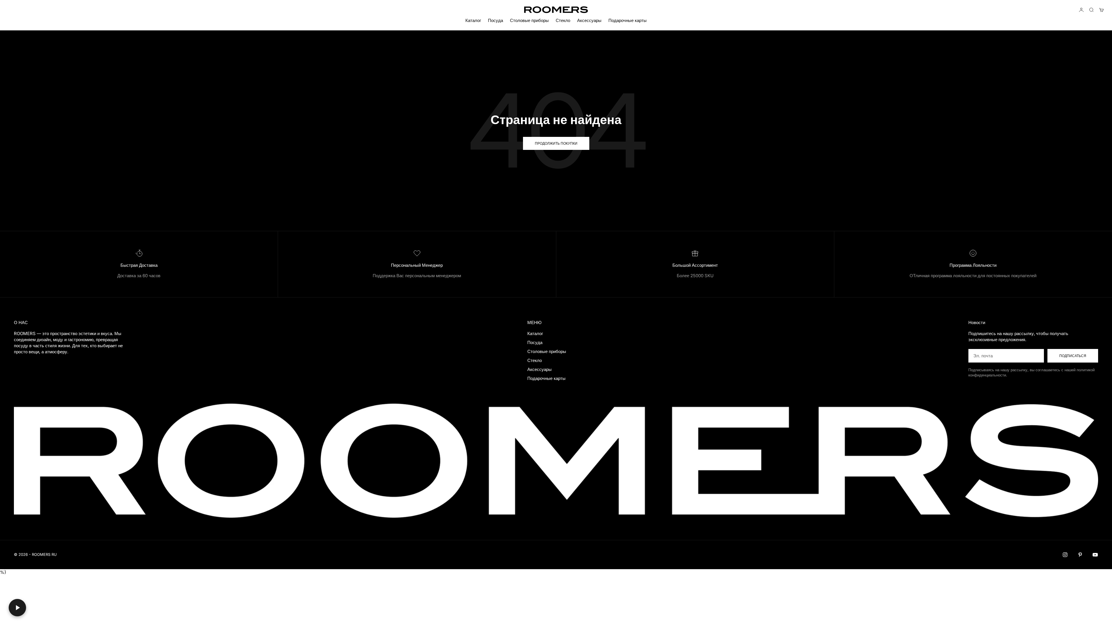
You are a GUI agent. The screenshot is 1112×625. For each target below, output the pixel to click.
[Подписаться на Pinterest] (1080, 555)
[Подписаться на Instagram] (1065, 555)
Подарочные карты (627, 20)
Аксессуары (589, 20)
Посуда (495, 20)
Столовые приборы (529, 20)
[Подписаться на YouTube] (1095, 555)
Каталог (473, 20)
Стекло (563, 20)
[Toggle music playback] (17, 607)
